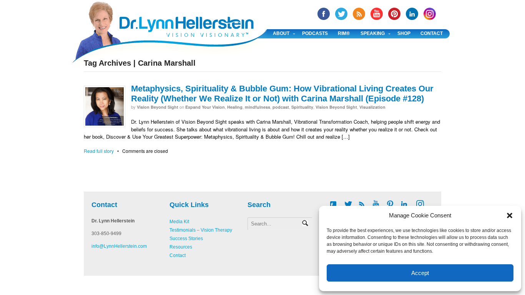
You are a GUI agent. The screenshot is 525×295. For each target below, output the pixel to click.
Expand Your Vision (205, 107)
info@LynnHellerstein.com (119, 246)
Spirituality (302, 107)
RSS (359, 14)
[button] (509, 215)
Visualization (372, 107)
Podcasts (315, 33)
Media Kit (179, 221)
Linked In (412, 14)
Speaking (373, 33)
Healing (235, 107)
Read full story (99, 151)
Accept (420, 273)
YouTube (376, 14)
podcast (280, 107)
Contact (431, 33)
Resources (180, 247)
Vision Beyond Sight (157, 107)
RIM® (344, 33)
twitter (341, 14)
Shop (403, 33)
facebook (323, 14)
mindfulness (257, 107)
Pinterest (394, 14)
